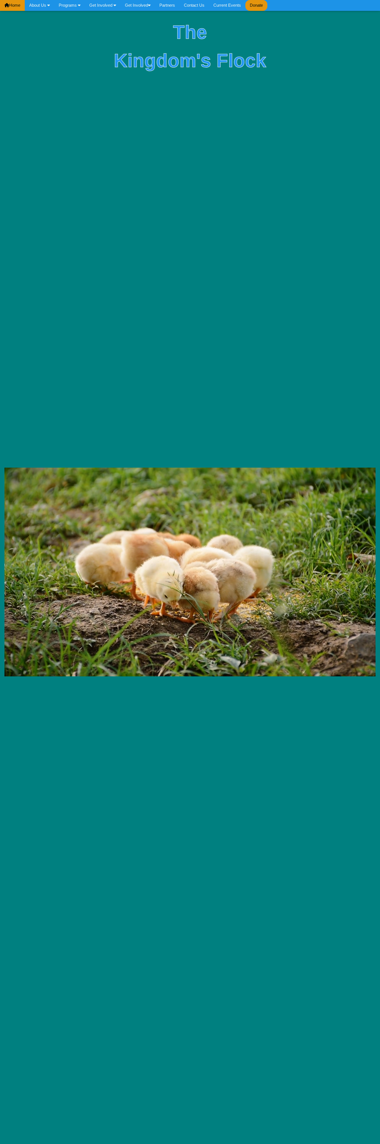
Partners (167, 5)
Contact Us (194, 5)
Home (14, 5)
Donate (256, 5)
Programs (68, 5)
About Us (38, 5)
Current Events (227, 5)
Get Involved (101, 5)
